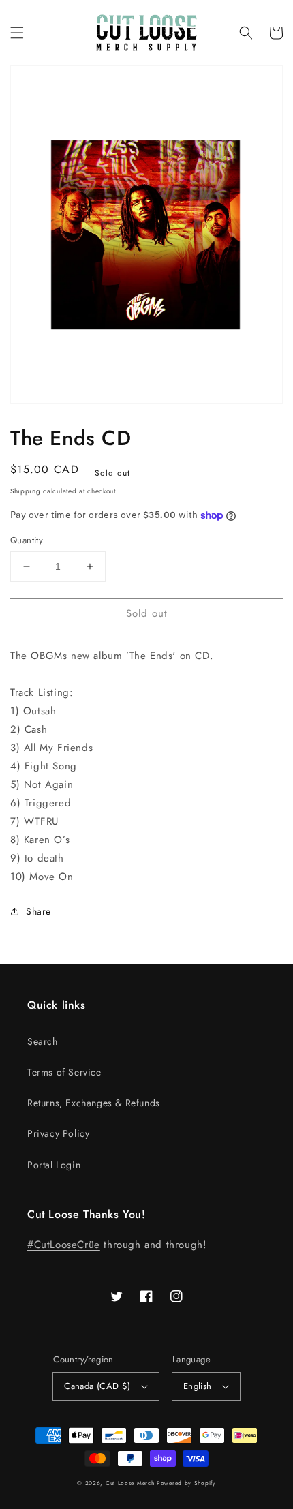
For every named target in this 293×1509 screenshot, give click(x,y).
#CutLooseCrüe (63, 1244)
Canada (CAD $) (97, 1386)
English (197, 1386)
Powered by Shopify (186, 1483)
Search (42, 1041)
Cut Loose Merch (130, 1483)
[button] (17, 33)
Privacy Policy (58, 1133)
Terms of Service (64, 1072)
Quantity (26, 540)
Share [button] (38, 911)
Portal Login (53, 1165)
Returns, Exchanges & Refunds (93, 1103)
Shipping (25, 491)
